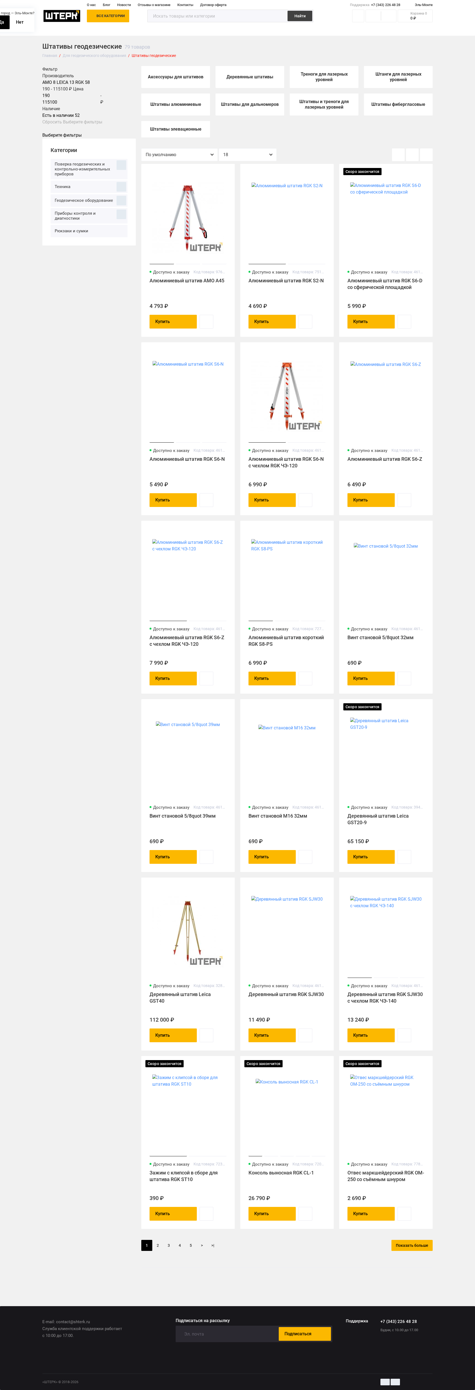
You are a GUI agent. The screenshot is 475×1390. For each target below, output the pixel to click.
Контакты (185, 5)
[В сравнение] (217, 171)
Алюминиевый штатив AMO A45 (187, 280)
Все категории (110, 16)
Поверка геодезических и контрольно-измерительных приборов (82, 169)
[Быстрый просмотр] (206, 322)
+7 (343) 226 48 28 (375, 5)
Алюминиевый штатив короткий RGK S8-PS (286, 641)
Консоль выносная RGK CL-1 (281, 1173)
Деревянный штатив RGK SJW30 (286, 994)
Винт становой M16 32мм (277, 816)
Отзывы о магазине (154, 5)
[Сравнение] (373, 16)
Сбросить (52, 122)
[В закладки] (227, 171)
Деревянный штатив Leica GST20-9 (378, 819)
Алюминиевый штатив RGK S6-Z (384, 459)
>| (212, 1245)
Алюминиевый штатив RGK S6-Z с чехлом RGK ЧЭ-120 (187, 641)
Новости (124, 5)
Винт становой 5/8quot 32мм (380, 637)
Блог (106, 5)
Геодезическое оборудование (84, 200)
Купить (162, 321)
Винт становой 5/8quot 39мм (183, 816)
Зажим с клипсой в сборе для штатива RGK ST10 (184, 1176)
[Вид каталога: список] (412, 154)
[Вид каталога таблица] (426, 154)
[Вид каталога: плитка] (398, 154)
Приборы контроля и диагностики (75, 216)
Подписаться (298, 1333)
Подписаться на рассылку (203, 1321)
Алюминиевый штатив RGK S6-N (187, 459)
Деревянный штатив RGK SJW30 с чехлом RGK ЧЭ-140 (385, 997)
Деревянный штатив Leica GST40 (180, 997)
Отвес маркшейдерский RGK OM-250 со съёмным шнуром (385, 1176)
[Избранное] (388, 16)
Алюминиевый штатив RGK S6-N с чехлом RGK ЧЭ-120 (286, 462)
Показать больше (412, 1245)
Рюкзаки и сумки (71, 230)
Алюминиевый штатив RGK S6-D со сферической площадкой (384, 284)
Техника (62, 186)
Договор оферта (213, 5)
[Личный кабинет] (358, 16)
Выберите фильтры (82, 122)
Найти (300, 16)
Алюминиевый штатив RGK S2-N (286, 280)
